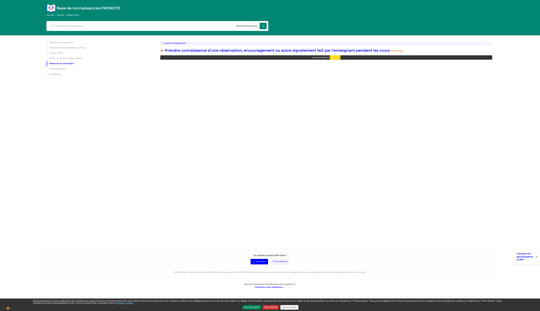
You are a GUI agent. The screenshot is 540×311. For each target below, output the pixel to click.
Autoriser (335, 57)
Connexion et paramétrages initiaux (67, 48)
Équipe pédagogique (175, 43)
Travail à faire (56, 53)
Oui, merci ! (260, 262)
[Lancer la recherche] (263, 26)
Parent (60, 15)
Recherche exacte (247, 26)
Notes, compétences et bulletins (65, 58)
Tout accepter (252, 307)
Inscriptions (55, 74)
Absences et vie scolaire (61, 63)
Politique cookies (124, 303)
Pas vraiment (281, 262)
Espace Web (73, 15)
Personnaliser (289, 307)
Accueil (50, 15)
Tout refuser (270, 307)
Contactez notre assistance (269, 287)
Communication (57, 69)
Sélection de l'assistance (61, 42)
